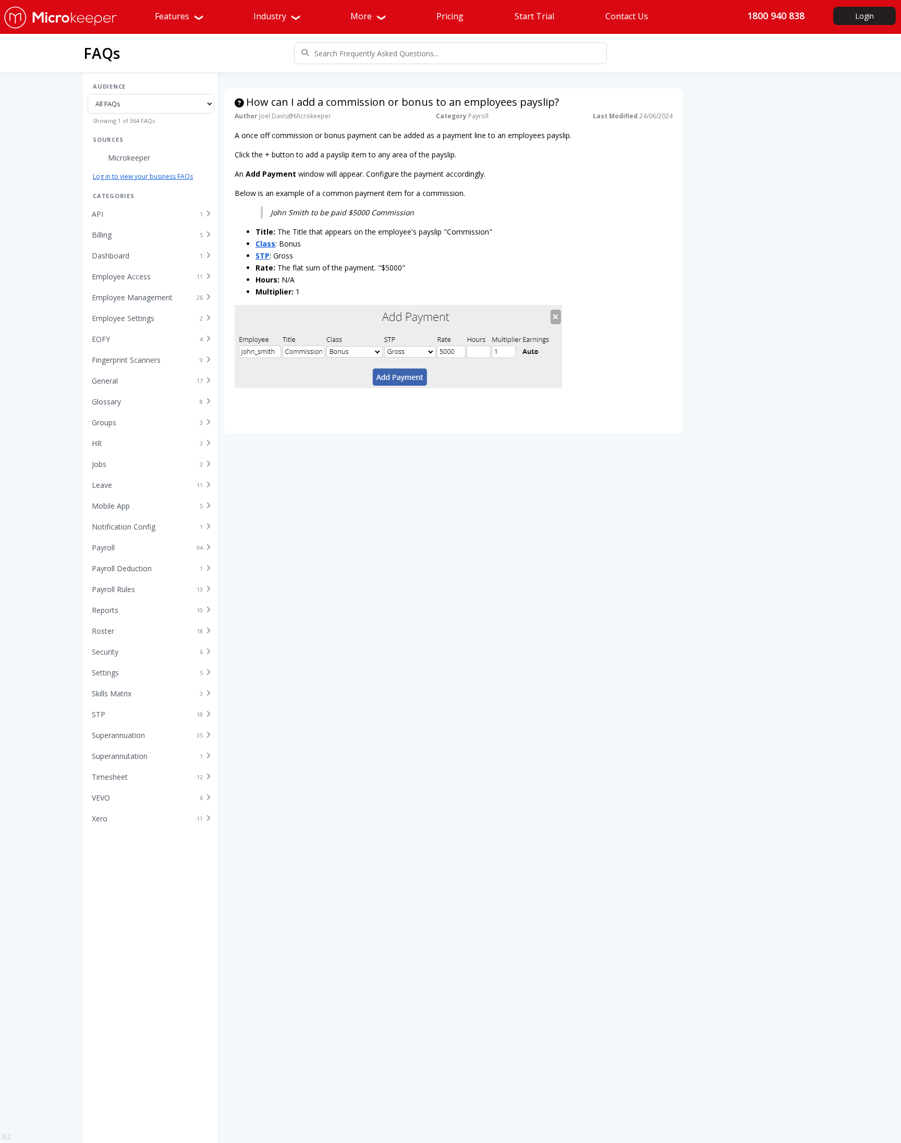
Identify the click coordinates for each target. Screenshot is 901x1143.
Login (864, 16)
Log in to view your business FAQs (143, 176)
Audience (109, 86)
